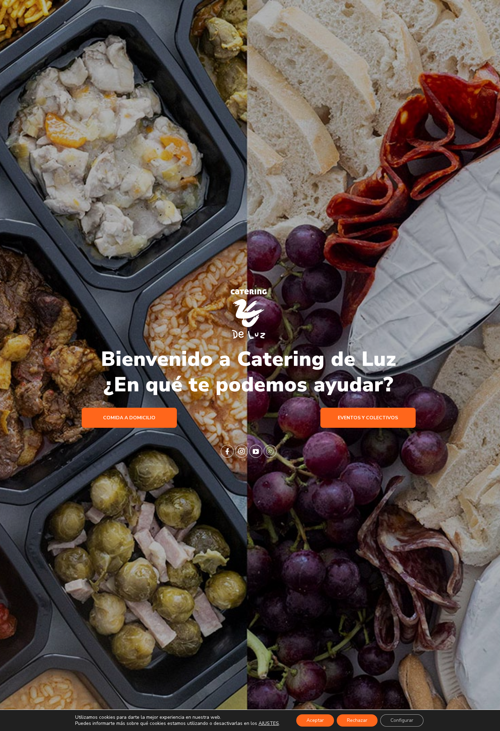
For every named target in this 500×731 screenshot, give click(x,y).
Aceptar (315, 720)
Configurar (401, 720)
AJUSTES (269, 723)
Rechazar (357, 720)
